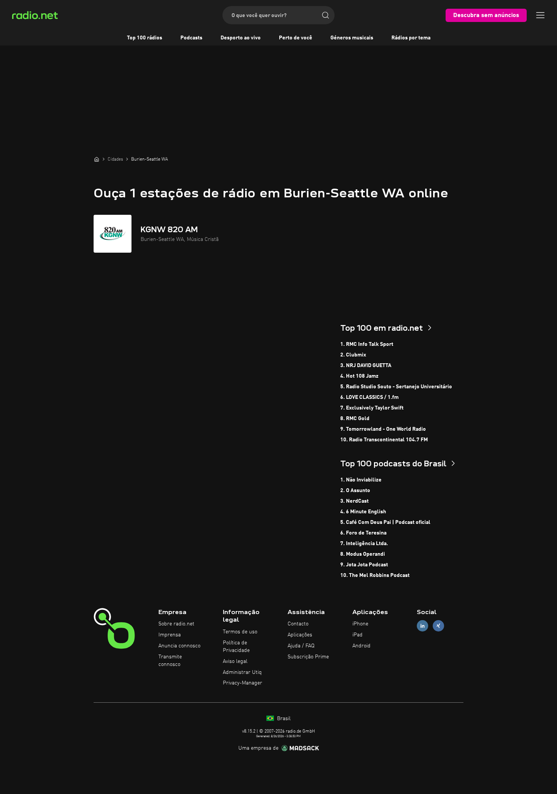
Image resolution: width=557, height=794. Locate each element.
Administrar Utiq (242, 672)
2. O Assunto (355, 490)
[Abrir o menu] (540, 15)
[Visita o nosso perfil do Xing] (438, 626)
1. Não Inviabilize (361, 480)
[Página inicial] (97, 159)
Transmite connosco (170, 660)
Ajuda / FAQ (301, 646)
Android (361, 646)
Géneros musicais (351, 38)
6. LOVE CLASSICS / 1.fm (369, 397)
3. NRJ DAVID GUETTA (365, 365)
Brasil (283, 718)
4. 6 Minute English (363, 511)
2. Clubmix (353, 355)
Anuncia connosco (179, 646)
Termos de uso (240, 632)
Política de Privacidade (236, 646)
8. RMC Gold (354, 418)
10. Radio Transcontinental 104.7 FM (384, 439)
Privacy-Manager (242, 683)
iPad (357, 635)
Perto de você (295, 38)
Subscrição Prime (308, 657)
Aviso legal (235, 661)
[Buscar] (325, 15)
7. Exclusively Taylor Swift (372, 408)
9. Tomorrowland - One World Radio (383, 429)
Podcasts (191, 38)
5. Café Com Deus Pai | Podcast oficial (385, 522)
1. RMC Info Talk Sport (366, 344)
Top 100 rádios (144, 38)
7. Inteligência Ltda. (364, 543)
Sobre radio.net (176, 624)
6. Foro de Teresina (363, 533)
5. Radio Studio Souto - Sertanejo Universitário (396, 386)
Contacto (298, 624)
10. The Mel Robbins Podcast (375, 575)
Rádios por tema (410, 38)
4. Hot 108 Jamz (359, 376)
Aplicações (300, 635)
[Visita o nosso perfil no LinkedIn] (422, 626)
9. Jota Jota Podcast (364, 564)
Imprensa (169, 635)
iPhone (360, 624)
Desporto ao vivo (241, 38)
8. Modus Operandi (362, 554)
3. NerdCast (354, 501)
